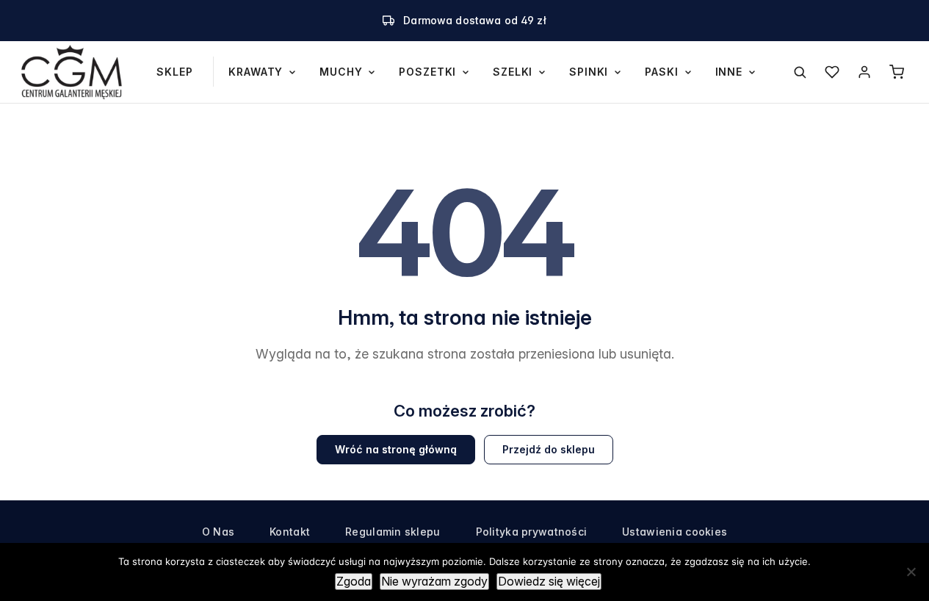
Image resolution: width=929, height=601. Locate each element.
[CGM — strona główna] (72, 72)
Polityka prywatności (532, 531)
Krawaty (255, 71)
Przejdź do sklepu (548, 449)
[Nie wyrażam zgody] (910, 571)
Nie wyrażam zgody (434, 581)
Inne (728, 71)
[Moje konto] (864, 72)
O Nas (218, 531)
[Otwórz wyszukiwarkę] (799, 72)
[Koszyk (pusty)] (896, 72)
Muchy (340, 71)
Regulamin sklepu (392, 531)
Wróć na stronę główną (396, 449)
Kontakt (290, 531)
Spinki (588, 71)
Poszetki (427, 71)
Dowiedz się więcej (549, 581)
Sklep (174, 71)
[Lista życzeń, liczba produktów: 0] (832, 72)
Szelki (512, 71)
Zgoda (353, 581)
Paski (661, 71)
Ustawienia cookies (674, 531)
